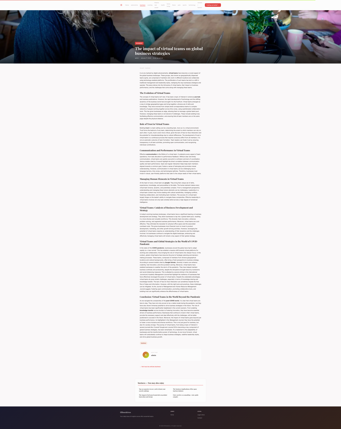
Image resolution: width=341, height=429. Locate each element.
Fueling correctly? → (213, 5)
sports (185, 5)
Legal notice (201, 414)
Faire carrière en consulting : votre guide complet (185, 396)
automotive (134, 5)
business (142, 5)
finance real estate (157, 5)
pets (179, 5)
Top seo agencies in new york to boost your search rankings (152, 390)
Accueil (142, 68)
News (174, 5)
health (163, 5)
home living (168, 5)
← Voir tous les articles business (150, 366)
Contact (199, 418)
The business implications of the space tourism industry (185, 390)
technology (192, 5)
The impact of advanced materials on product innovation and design (153, 396)
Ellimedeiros (125, 412)
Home (127, 5)
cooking (150, 5)
